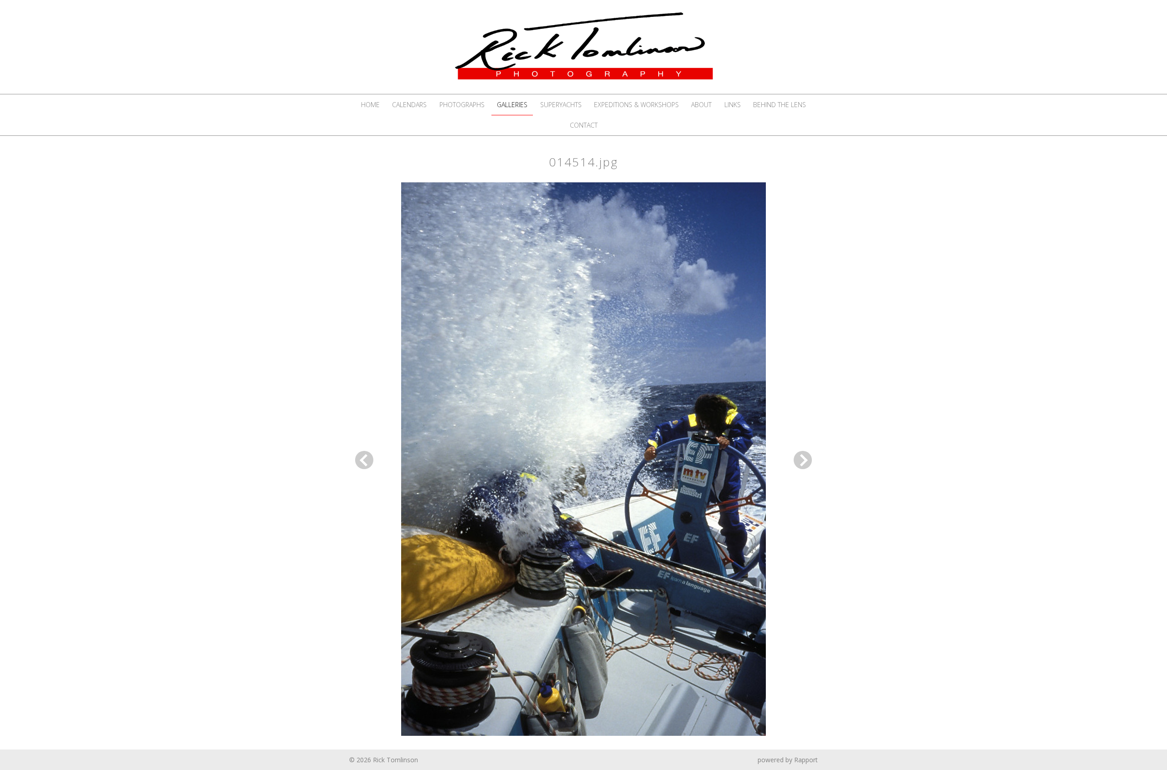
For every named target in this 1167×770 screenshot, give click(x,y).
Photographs (462, 104)
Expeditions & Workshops (636, 104)
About (701, 104)
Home (370, 104)
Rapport (806, 759)
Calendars (409, 104)
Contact (584, 125)
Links (732, 104)
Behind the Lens (779, 104)
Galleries (512, 104)
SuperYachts (561, 104)
